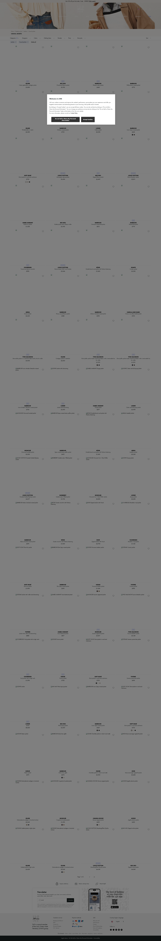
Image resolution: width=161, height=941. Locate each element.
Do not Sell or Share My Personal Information (65, 119)
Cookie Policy (74, 113)
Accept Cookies (88, 119)
